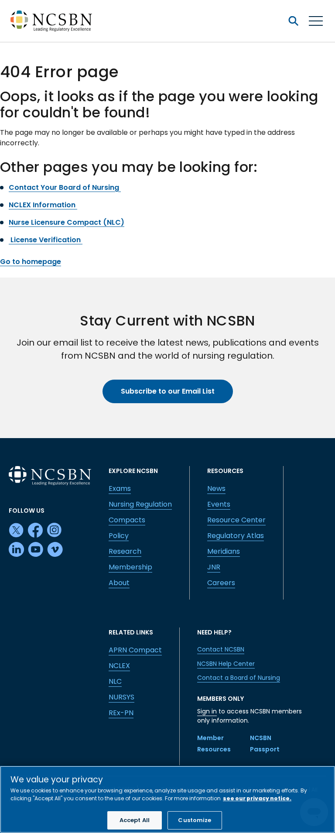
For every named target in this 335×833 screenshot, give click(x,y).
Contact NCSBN (220, 649)
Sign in (207, 711)
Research (125, 551)
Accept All (135, 820)
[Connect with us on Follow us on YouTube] (36, 550)
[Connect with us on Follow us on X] (16, 530)
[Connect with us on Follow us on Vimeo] (55, 550)
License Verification (45, 240)
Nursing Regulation (140, 504)
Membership (130, 567)
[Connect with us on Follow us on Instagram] (55, 530)
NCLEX (119, 666)
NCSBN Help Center (226, 663)
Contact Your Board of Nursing (65, 187)
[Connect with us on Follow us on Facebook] (36, 530)
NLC (115, 681)
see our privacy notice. (257, 798)
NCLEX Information (43, 205)
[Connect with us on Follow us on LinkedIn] (16, 550)
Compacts (127, 520)
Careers (221, 583)
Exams (120, 488)
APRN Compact (135, 650)
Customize (194, 820)
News (216, 488)
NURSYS (121, 697)
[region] (167, 799)
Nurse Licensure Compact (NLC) (66, 222)
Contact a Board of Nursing (238, 677)
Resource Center (236, 520)
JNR (213, 567)
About (119, 583)
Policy (119, 536)
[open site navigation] (293, 20)
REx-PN (121, 713)
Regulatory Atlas (235, 536)
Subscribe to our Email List (168, 391)
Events (218, 504)
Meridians (223, 551)
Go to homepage (30, 262)
